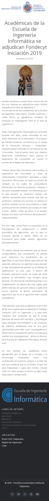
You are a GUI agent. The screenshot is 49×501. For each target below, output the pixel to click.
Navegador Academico (11, 413)
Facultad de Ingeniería (11, 422)
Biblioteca (6, 419)
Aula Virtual (6, 416)
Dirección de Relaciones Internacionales (19, 425)
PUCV (4, 428)
